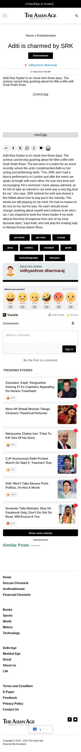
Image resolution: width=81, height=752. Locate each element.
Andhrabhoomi (13, 589)
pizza (11, 247)
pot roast (41, 237)
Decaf (7, 659)
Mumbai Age (12, 653)
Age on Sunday (43, 3)
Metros (8, 627)
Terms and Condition (18, 686)
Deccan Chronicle (15, 583)
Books (7, 609)
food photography (29, 258)
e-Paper (29, 3)
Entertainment (40, 55)
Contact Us (11, 709)
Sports (7, 615)
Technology (11, 633)
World (7, 621)
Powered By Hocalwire (14, 744)
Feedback (10, 697)
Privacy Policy (13, 703)
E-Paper (8, 692)
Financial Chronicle (17, 594)
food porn (55, 258)
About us (9, 665)
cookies (29, 247)
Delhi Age (10, 648)
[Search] (77, 16)
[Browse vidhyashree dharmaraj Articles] (10, 270)
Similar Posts (16, 545)
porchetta (19, 237)
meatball (49, 247)
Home (7, 577)
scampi (61, 237)
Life (5, 671)
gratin (68, 247)
